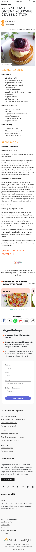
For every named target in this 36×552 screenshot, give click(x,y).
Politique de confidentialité (24, 546)
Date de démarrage (12, 388)
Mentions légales (9, 546)
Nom (7, 373)
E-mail (7, 380)
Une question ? (26, 544)
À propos (8, 544)
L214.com (13, 508)
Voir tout (32, 283)
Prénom (8, 365)
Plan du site (16, 544)
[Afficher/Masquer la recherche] (29, 1)
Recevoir (4, 4)
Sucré (9, 4)
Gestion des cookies (18, 549)
